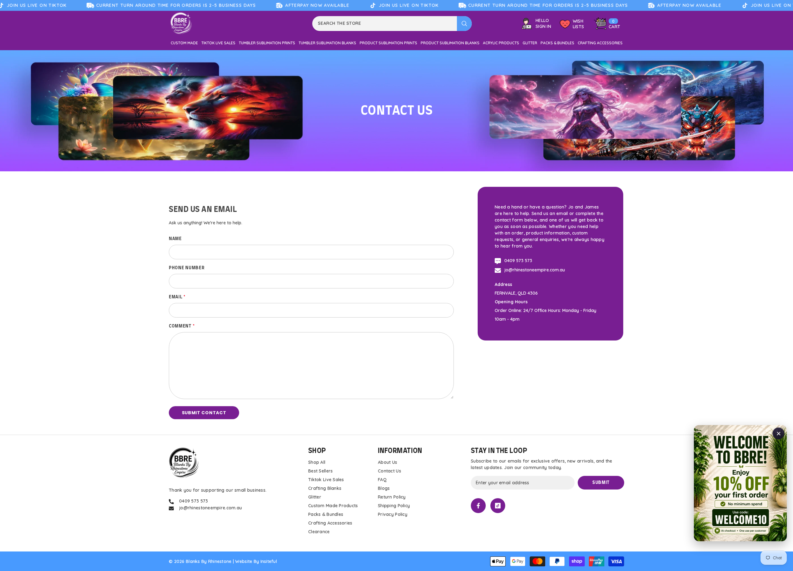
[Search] (392, 23)
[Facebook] (478, 505)
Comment (182, 326)
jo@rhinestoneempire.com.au (534, 270)
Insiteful (269, 561)
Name (175, 239)
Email (177, 297)
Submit (601, 483)
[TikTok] (497, 505)
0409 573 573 (518, 260)
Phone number (186, 268)
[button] (204, 412)
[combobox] (384, 23)
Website (243, 561)
